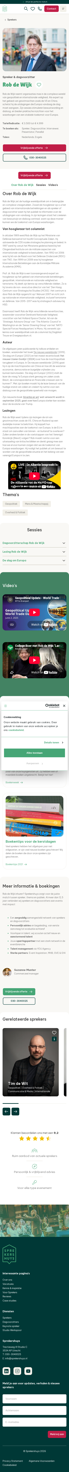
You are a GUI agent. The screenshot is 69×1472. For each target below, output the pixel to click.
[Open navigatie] (63, 8)
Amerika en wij (31, 397)
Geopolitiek (11, 503)
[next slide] (15, 1111)
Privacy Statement (13, 1461)
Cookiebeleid (10, 1465)
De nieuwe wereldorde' (45, 352)
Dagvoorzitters (11, 1322)
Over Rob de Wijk (22, 185)
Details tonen (51, 742)
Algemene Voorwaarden (42, 1461)
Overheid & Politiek (15, 512)
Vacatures (8, 1284)
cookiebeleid (16, 730)
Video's (53, 185)
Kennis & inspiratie (12, 1288)
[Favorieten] (32, 8)
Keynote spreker (11, 1326)
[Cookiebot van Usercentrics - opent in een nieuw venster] (45, 706)
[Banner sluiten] (64, 706)
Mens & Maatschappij (36, 503)
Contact (51, 8)
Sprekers (12, 19)
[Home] (5, 9)
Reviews (7, 1296)
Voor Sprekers (10, 1292)
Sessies (41, 185)
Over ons (7, 1279)
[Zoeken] (26, 8)
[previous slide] (6, 1111)
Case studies (9, 1300)
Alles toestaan (34, 752)
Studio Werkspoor (12, 1330)
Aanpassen (32, 763)
